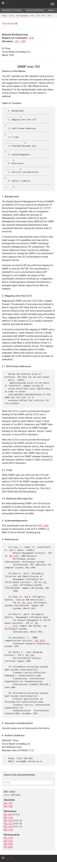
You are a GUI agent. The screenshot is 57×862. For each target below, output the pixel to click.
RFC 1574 (8, 838)
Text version (8, 23)
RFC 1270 (39, 640)
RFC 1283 (43, 525)
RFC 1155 (8, 817)
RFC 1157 (14, 556)
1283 (23, 41)
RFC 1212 (27, 603)
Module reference (35, 10)
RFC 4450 (8, 847)
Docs (12, 16)
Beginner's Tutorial (12, 10)
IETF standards (22, 16)
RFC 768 (30, 655)
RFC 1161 (8, 803)
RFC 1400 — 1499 (44, 16)
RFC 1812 (8, 841)
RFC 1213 (8, 827)
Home (4, 16)
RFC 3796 (8, 844)
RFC (32, 16)
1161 (16, 41)
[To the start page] (8, 858)
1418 (31, 38)
